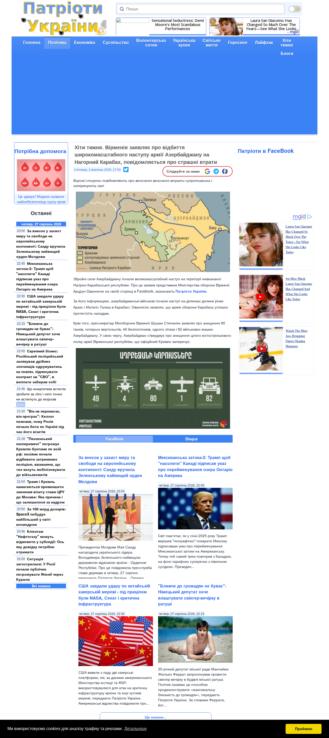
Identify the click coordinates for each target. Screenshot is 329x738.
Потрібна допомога (40, 151)
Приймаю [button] (303, 729)
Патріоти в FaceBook (266, 150)
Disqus (191, 438)
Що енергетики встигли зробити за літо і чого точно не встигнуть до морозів (41, 393)
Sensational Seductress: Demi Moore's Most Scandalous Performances (178, 24)
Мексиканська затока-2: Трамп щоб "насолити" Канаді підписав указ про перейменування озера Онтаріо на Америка (37, 276)
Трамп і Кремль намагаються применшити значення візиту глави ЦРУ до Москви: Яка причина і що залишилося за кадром (40, 492)
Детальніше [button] (135, 728)
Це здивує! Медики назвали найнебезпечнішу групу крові (41, 199)
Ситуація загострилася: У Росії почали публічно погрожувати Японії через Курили (39, 569)
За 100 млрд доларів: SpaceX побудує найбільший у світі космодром (41, 516)
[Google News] (207, 171)
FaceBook (114, 438)
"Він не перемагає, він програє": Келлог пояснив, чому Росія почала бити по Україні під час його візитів (40, 421)
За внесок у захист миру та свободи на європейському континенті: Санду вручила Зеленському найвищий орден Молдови (40, 243)
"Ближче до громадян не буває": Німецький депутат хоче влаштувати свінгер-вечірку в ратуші (38, 334)
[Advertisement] (164, 98)
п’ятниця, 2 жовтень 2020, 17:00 (97, 170)
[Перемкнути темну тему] (294, 9)
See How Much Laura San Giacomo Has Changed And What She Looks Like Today (299, 289)
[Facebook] (225, 171)
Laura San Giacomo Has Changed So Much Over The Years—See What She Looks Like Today (271, 24)
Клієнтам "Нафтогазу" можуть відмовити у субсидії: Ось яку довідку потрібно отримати (40, 541)
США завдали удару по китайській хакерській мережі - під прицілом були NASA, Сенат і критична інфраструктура (41, 306)
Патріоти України (191, 291)
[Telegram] (216, 171)
